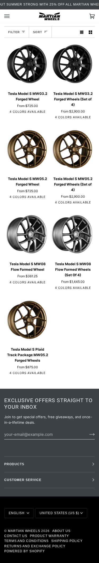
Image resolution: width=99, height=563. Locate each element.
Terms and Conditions (26, 541)
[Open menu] (12, 16)
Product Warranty (49, 536)
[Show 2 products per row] (90, 32)
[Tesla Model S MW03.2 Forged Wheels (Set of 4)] (72, 64)
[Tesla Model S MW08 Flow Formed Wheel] (26, 234)
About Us (61, 531)
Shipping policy (67, 541)
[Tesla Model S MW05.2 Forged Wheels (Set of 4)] (72, 149)
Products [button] (14, 464)
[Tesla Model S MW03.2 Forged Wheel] (26, 64)
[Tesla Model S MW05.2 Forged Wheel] (26, 149)
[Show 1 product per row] (81, 32)
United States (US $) (59, 513)
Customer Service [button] (22, 480)
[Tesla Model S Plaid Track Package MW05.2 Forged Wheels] (26, 320)
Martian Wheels (24, 531)
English (17, 513)
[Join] (88, 434)
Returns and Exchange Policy (34, 546)
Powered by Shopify (24, 551)
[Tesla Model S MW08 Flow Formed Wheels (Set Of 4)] (72, 234)
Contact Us (15, 536)
